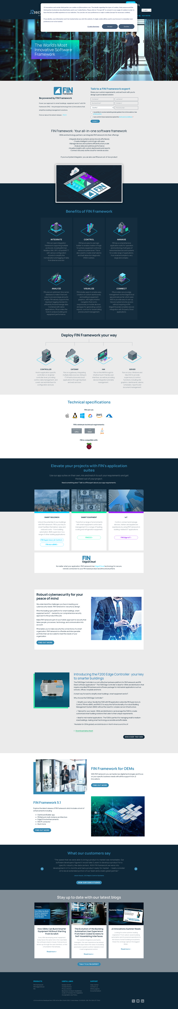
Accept (109, 26)
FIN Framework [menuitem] (38, 979)
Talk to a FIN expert (86, 483)
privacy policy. (97, 114)
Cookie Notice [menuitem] (67, 981)
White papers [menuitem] (95, 983)
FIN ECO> (89, 537)
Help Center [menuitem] (94, 979)
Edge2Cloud (99, 566)
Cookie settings (93, 26)
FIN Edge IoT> (126, 537)
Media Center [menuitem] (66, 979)
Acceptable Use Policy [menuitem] (69, 989)
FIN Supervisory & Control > (52, 540)
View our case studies (89, 877)
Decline (126, 26)
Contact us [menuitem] (94, 981)
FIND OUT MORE (42, 830)
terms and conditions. (126, 117)
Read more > (52, 946)
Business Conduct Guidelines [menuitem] (72, 985)
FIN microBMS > (52, 544)
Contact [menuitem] (130, 3)
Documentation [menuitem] (95, 985)
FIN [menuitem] (34, 983)
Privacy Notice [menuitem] (66, 983)
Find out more (45, 642)
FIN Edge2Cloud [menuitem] (38, 981)
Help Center (146, 16)
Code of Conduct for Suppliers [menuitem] (72, 987)
